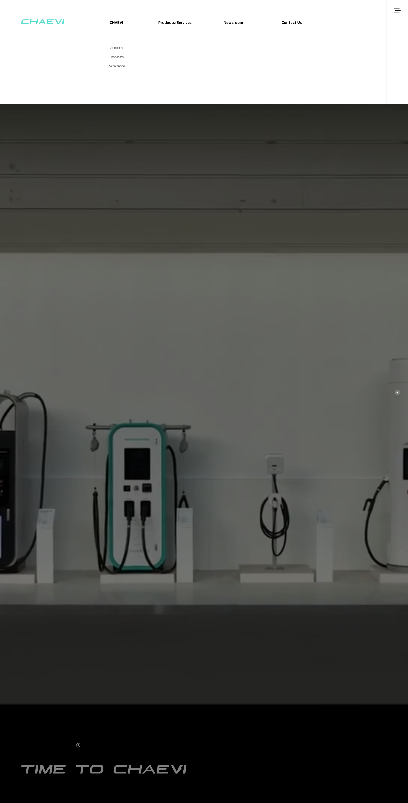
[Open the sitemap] (397, 11)
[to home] (42, 22)
